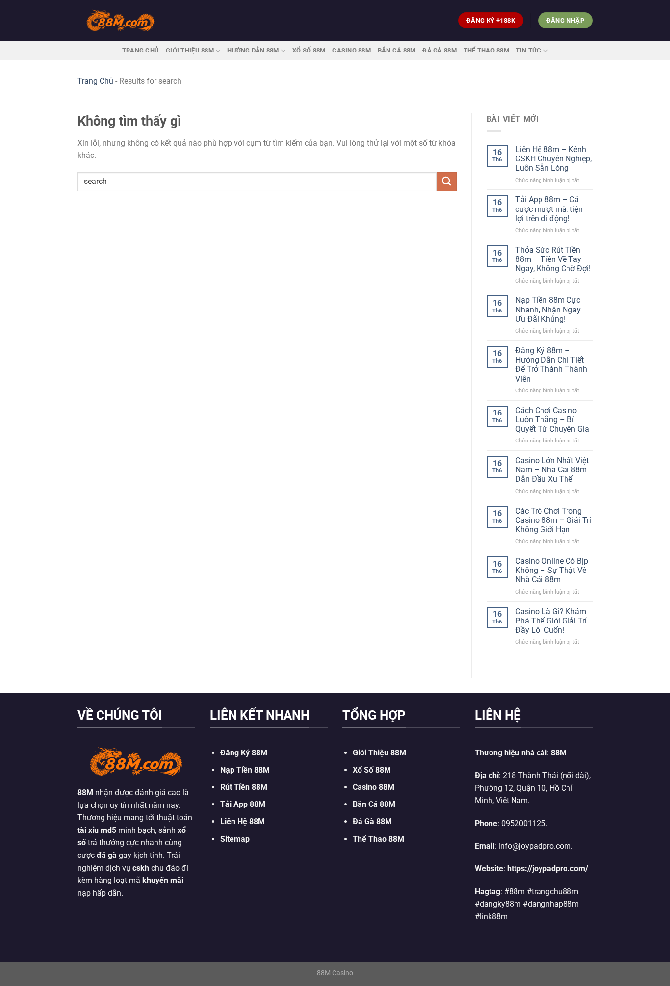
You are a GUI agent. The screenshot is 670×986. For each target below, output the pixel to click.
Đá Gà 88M (439, 50)
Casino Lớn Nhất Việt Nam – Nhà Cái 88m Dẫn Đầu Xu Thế (552, 470)
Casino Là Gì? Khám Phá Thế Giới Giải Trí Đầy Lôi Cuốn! (551, 621)
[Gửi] (446, 181)
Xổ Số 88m (308, 50)
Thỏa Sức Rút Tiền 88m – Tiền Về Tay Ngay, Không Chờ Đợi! (553, 259)
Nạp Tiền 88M (245, 770)
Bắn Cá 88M (397, 50)
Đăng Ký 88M (243, 752)
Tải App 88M (242, 804)
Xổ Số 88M (372, 770)
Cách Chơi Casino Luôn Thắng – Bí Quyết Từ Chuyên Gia (552, 420)
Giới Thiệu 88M (190, 50)
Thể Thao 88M (486, 50)
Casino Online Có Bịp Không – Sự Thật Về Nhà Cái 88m (551, 570)
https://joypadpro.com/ (547, 868)
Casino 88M (351, 50)
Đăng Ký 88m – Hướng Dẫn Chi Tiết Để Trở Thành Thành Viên (551, 365)
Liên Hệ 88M (242, 821)
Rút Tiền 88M (243, 787)
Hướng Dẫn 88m (253, 50)
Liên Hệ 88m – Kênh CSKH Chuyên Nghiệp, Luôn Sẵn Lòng (553, 159)
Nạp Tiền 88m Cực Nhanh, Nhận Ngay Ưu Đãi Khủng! (548, 309)
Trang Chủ (140, 50)
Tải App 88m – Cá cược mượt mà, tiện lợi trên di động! (549, 209)
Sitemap (235, 839)
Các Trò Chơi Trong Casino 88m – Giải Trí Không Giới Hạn (553, 520)
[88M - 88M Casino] (120, 20)
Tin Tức (528, 50)
